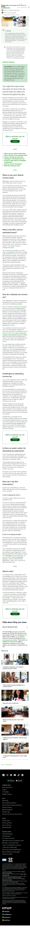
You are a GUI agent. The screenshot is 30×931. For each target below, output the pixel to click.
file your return (20, 123)
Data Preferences (6, 827)
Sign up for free (24, 7)
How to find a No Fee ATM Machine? (11, 849)
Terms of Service (6, 825)
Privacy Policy (6, 820)
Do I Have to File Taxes (8, 838)
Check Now (15, 141)
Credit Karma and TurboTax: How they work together (15, 738)
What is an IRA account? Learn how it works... (13, 720)
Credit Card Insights (7, 834)
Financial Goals (6, 836)
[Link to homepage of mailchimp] (15, 920)
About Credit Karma (7, 787)
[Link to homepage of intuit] (15, 908)
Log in (18, 7)
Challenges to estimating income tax (14, 159)
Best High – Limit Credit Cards (10, 843)
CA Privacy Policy (7, 823)
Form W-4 (19, 554)
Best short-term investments (10, 703)
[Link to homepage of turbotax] (15, 911)
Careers (4, 789)
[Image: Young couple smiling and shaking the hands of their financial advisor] (15, 659)
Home (2, 764)
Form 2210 (11, 252)
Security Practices (7, 807)
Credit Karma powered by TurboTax (14, 639)
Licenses (23, 871)
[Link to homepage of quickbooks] (15, 917)
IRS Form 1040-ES (17, 304)
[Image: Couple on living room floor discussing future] (15, 711)
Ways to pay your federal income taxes (15, 153)
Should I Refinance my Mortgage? (11, 852)
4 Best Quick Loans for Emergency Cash (13, 840)
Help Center (5, 800)
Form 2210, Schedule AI (17, 423)
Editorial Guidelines (7, 809)
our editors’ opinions (20, 49)
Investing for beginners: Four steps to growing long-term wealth (13, 667)
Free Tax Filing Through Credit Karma (12, 805)
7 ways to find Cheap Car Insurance (11, 845)
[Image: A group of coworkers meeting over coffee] (15, 677)
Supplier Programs (7, 794)
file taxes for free (17, 631)
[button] (28, 7)
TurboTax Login (6, 812)
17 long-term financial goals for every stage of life (15, 756)
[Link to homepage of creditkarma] (15, 914)
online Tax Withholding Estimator (13, 558)
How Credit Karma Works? (9, 803)
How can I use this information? (13, 164)
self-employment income (14, 334)
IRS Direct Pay (13, 601)
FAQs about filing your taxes (12, 166)
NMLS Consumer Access (7, 872)
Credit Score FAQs (7, 854)
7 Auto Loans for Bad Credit (9, 847)
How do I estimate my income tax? (13, 157)
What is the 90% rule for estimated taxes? (15, 155)
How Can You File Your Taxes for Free (12, 814)
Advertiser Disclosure (9, 62)
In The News (5, 792)
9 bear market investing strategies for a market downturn (13, 685)
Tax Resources (8, 764)
